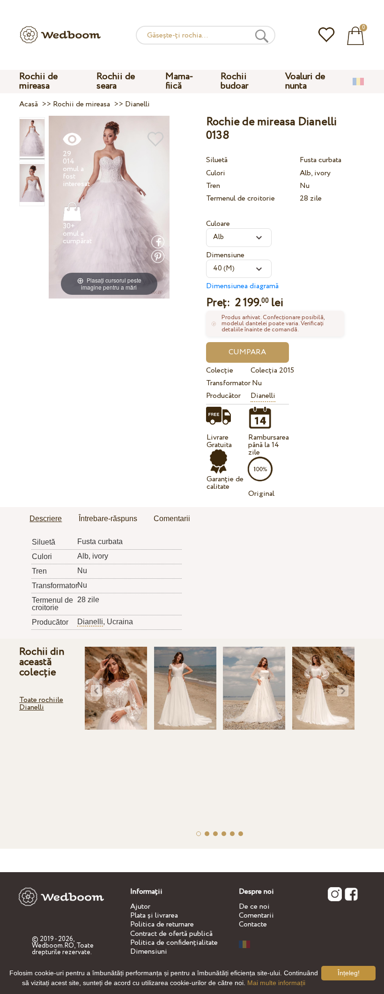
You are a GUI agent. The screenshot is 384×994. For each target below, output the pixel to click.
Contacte (253, 924)
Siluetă (217, 160)
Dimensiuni (148, 951)
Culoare (218, 223)
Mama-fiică (179, 81)
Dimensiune (225, 255)
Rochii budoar (234, 81)
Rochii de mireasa (38, 81)
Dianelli (263, 395)
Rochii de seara (115, 81)
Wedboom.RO (53, 945)
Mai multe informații (276, 983)
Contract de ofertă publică (171, 933)
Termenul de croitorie (240, 198)
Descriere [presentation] (46, 519)
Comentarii (256, 915)
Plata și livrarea (154, 915)
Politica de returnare (162, 924)
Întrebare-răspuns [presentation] (108, 519)
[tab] (45, 519)
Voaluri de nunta (305, 81)
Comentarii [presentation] (172, 519)
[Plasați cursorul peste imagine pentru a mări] (109, 207)
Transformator (227, 383)
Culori (215, 173)
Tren (213, 185)
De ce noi (254, 906)
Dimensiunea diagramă (242, 286)
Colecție (219, 370)
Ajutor (140, 906)
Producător (223, 395)
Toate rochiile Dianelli (41, 704)
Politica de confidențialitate (174, 942)
